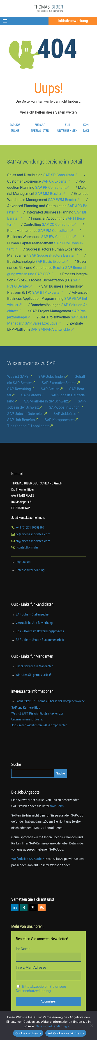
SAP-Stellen (50, 389)
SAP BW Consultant (57, 237)
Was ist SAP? (17, 376)
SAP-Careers (31, 395)
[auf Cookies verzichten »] (91, 1025)
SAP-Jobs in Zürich (64, 407)
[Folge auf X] (33, 907)
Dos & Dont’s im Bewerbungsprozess (40, 631)
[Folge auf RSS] (42, 907)
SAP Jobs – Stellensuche (32, 614)
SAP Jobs (57, 806)
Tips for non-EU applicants (28, 426)
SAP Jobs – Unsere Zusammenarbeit (40, 640)
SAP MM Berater (48, 193)
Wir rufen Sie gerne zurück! (33, 675)
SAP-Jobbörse (64, 414)
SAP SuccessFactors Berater (51, 255)
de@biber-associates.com (33, 534)
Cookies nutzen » (28, 1033)
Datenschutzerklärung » (52, 1026)
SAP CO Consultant (57, 224)
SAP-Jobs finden (51, 376)
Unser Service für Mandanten (34, 666)
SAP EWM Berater (62, 200)
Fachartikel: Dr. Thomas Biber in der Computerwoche (50, 701)
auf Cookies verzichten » (66, 1033)
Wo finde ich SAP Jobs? (27, 859)
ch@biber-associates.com (33, 541)
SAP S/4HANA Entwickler (51, 329)
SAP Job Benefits (21, 420)
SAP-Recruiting (19, 389)
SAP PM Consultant (53, 230)
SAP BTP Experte (45, 292)
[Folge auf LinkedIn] (14, 907)
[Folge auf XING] (24, 907)
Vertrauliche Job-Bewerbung (34, 623)
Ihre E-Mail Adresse (31, 967)
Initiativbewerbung (73, 21)
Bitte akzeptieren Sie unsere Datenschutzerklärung (41, 988)
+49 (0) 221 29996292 (30, 528)
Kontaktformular (27, 547)
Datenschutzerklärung (30, 570)
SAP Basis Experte (50, 261)
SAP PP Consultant (50, 187)
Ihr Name (23, 949)
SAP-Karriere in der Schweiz (46, 401)
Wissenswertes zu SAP (31, 363)
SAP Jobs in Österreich (25, 414)
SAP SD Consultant (58, 175)
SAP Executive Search (59, 383)
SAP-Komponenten (60, 420)
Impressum (23, 562)
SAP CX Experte (54, 181)
